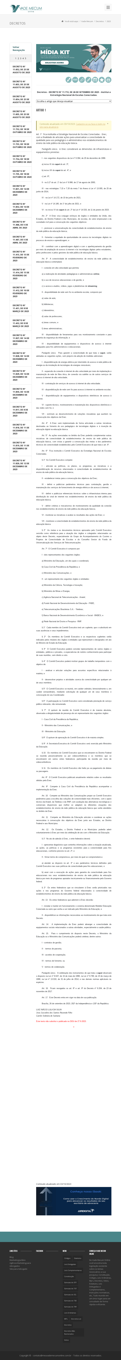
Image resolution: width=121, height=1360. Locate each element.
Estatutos (77, 1258)
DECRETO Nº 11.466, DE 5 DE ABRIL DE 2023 (20, 224)
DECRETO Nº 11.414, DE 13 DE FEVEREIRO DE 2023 (21, 274)
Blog (11, 1257)
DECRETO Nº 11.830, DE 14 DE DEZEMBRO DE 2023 (21, 393)
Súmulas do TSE (70, 1301)
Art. (71, 138)
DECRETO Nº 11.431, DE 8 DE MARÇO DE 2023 (21, 308)
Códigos (67, 1258)
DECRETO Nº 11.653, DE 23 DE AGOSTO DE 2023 (21, 84)
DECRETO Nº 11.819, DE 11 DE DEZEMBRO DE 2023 (21, 447)
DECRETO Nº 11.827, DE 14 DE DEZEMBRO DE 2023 (21, 339)
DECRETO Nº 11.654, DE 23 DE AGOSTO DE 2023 (21, 99)
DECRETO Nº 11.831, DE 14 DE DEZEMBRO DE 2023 (21, 190)
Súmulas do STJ (70, 1294)
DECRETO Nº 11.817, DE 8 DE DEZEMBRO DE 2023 (20, 411)
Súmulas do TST (70, 1288)
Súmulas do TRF (70, 1307)
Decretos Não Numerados (69, 1332)
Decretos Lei (76, 1319)
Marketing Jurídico (18, 1260)
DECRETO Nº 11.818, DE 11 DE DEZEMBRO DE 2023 (21, 429)
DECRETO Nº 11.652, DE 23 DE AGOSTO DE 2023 (21, 69)
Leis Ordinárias (70, 1313)
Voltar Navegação (19, 48)
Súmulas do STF (70, 1282)
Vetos (66, 1340)
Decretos (100, 21)
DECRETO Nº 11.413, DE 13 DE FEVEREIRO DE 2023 (21, 256)
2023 (109, 21)
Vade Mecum (87, 21)
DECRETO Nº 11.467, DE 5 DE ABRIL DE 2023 (20, 239)
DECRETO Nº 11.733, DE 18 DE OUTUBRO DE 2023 (22, 144)
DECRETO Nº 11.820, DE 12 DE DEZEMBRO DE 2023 (21, 465)
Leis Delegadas (70, 1264)
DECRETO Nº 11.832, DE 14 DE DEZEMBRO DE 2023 (21, 208)
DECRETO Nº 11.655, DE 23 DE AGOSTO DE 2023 (21, 114)
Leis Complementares (73, 1270)
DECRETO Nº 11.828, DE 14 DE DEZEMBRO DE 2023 (21, 357)
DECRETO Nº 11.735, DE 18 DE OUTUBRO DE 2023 (22, 174)
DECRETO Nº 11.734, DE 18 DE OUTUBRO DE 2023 (22, 159)
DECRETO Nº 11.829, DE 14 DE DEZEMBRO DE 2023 (21, 375)
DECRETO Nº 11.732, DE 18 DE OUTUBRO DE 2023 (22, 129)
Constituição (69, 1276)
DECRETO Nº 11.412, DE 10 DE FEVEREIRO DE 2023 (21, 292)
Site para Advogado (18, 1269)
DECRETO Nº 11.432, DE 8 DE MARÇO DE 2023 (21, 323)
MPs (65, 1319)
